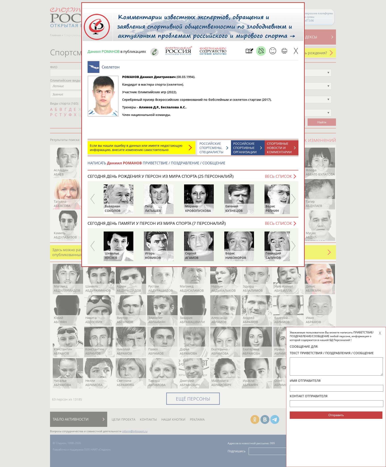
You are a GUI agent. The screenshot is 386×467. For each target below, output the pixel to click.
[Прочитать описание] (261, 51)
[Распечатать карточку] (284, 51)
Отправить (336, 415)
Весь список (278, 176)
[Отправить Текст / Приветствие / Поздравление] (272, 51)
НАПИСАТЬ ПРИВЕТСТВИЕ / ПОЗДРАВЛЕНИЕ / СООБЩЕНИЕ (156, 163)
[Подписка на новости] (249, 51)
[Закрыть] (296, 51)
